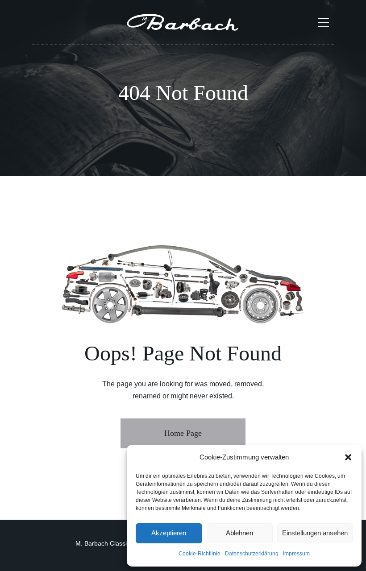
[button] (348, 457)
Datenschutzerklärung (252, 553)
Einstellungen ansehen (315, 533)
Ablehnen (239, 533)
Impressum (296, 553)
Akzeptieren (168, 533)
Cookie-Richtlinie (199, 553)
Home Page (183, 433)
